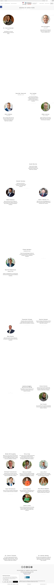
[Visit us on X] (22, 567)
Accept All (15, 581)
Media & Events (42, 3)
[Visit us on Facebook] (25, 567)
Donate (52, 3)
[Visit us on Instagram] (27, 567)
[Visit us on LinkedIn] (29, 567)
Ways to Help (47, 3)
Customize (5, 581)
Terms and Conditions (12, 584)
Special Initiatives (13, 3)
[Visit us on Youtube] (32, 567)
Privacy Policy (6, 579)
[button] (1, 7)
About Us (2, 3)
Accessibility (43, 584)
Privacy (29, 584)
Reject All (10, 581)
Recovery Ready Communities (34, 3)
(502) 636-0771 (27, 574)
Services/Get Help (7, 3)
